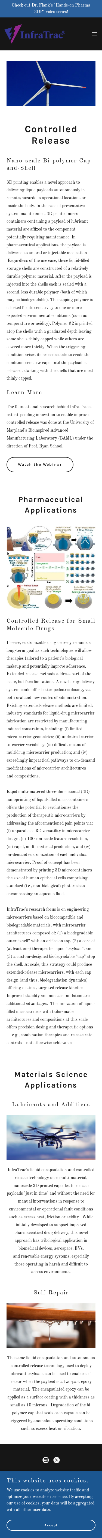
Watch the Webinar (40, 464)
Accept (51, 1525)
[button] (94, 34)
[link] (34, 34)
